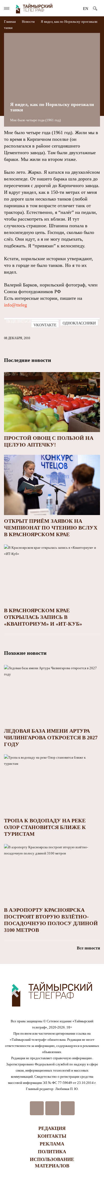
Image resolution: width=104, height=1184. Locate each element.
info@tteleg (15, 305)
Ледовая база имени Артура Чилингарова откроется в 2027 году (51, 737)
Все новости (88, 948)
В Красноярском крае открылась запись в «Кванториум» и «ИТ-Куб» (43, 617)
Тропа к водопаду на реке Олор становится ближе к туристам (45, 827)
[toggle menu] (6, 8)
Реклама (52, 1144)
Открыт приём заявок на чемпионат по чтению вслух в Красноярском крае (50, 527)
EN (85, 8)
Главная (10, 22)
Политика (52, 1151)
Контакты (52, 1136)
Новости (28, 22)
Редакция (52, 1128)
